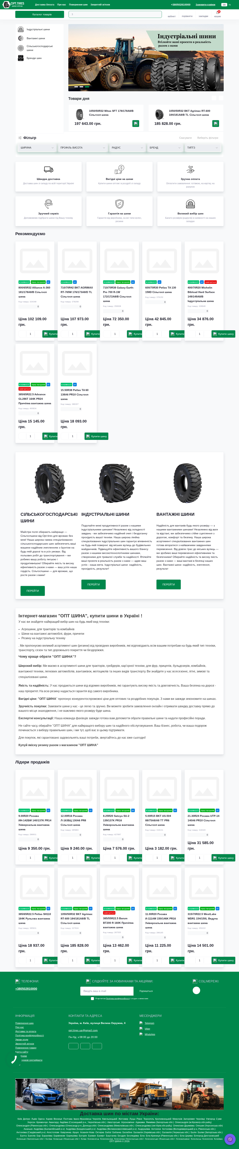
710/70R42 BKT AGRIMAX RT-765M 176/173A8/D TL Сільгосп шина (77, 292)
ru (230, 4)
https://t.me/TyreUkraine (196, 990)
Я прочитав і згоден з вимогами (121, 998)
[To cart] (135, 123)
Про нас (61, 4)
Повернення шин (78, 4)
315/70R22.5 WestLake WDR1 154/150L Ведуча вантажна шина (203, 918)
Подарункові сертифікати (28, 1060)
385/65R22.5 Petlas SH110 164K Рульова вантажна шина (34, 918)
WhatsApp (150, 1034)
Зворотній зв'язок (100, 4)
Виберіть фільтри (207, 137)
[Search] (158, 14)
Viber (147, 1029)
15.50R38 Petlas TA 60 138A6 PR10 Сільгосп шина (75, 394)
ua (224, 4)
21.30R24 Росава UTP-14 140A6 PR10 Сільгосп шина (203, 820)
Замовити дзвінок (205, 4)
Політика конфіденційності (118, 998)
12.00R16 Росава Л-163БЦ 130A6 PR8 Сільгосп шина (73, 820)
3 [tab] (87, 87)
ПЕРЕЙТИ (33, 590)
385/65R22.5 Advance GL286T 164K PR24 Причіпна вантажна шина (34, 399)
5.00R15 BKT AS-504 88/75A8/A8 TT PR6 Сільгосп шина (158, 820)
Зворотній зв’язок (24, 1043)
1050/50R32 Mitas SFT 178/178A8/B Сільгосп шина (111, 112)
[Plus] (38, 333)
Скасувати (185, 137)
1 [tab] (76, 86)
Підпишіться (146, 991)
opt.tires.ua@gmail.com (83, 1030)
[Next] (221, 98)
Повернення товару (25, 1048)
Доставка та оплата (25, 1031)
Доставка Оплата (44, 4)
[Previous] (214, 98)
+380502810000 (26, 988)
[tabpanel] (146, 57)
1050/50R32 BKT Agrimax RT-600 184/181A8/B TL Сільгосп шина (189, 112)
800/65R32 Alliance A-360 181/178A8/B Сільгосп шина (34, 292)
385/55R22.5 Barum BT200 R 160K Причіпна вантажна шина (118, 923)
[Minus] (22, 333)
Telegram (149, 1023)
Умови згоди (21, 1039)
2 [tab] (81, 86)
